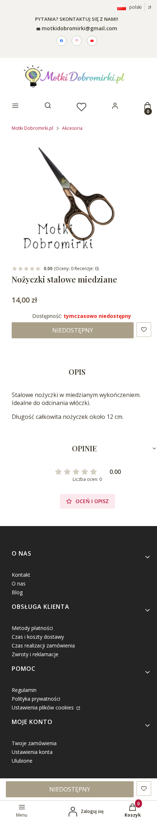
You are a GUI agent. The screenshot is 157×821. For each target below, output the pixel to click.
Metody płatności (32, 627)
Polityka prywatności (36, 698)
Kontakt (21, 574)
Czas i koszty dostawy (38, 636)
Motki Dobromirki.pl (32, 128)
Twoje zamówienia (34, 743)
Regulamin (24, 689)
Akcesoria (72, 128)
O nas (19, 583)
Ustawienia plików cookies (43, 707)
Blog (17, 592)
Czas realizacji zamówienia (43, 645)
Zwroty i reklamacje (35, 654)
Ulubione (22, 760)
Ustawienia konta (32, 751)
